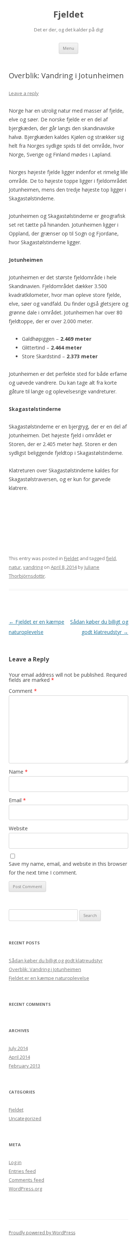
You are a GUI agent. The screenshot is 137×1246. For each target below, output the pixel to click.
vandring (33, 567)
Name (18, 771)
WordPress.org (25, 1188)
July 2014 (18, 1048)
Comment (23, 690)
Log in (15, 1162)
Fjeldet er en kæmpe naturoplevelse (49, 978)
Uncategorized (25, 1118)
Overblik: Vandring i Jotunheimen (45, 969)
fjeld (111, 558)
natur (15, 567)
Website (18, 828)
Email (17, 800)
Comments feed (26, 1180)
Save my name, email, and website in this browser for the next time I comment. (68, 868)
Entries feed (22, 1171)
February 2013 (24, 1065)
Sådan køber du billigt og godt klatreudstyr (56, 960)
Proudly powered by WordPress (42, 1233)
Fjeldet (68, 14)
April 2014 (19, 1057)
